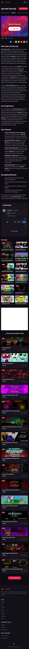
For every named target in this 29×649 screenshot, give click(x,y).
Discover (3, 602)
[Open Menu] (27, 2)
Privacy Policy (4, 638)
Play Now (16, 29)
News (2, 609)
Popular (3, 607)
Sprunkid (12, 646)
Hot (2, 604)
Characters (3, 616)
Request (3, 614)
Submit (2, 611)
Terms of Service (4, 635)
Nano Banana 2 (4, 629)
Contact (3, 618)
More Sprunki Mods (14, 577)
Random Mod (24, 8)
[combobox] (15, 644)
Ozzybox (3, 624)
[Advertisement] (14, 319)
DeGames (3, 627)
